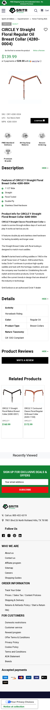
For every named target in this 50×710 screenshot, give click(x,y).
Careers (9, 573)
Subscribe (25, 489)
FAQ (7, 610)
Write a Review (39, 51)
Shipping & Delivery (14, 600)
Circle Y (15, 24)
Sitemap (9, 568)
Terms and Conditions (26, 651)
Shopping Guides (13, 578)
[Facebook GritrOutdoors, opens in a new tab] (3, 535)
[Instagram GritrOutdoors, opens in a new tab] (9, 535)
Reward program (13, 632)
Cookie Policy (26, 647)
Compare (38, 121)
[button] (22, 61)
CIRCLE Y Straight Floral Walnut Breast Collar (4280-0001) (11, 411)
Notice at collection (13, 706)
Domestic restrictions (15, 622)
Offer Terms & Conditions (17, 637)
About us (9, 553)
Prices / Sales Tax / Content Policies (23, 595)
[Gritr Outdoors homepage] (19, 10)
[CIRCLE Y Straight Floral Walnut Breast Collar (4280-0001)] (12, 395)
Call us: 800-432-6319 (16, 515)
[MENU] (3, 10)
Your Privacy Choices (22, 701)
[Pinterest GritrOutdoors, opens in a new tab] (14, 535)
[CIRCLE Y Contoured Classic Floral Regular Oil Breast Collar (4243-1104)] (34, 395)
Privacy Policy (26, 642)
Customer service (13, 627)
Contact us (10, 558)
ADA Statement (12, 656)
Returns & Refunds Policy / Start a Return (25, 605)
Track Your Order (13, 590)
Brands (8, 661)
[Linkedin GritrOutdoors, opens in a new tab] (20, 535)
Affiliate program (13, 563)
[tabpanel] (12, 412)
